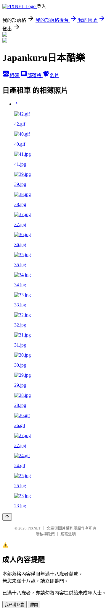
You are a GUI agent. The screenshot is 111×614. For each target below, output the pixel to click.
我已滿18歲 (14, 604)
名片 (54, 75)
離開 (34, 604)
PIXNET (34, 528)
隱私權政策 (45, 534)
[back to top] (7, 517)
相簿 (14, 75)
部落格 (35, 75)
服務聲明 (68, 534)
